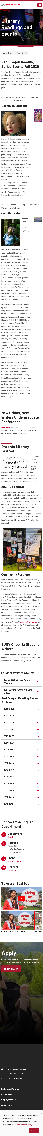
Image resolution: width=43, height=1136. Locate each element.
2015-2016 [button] (9, 777)
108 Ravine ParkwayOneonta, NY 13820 (17, 1071)
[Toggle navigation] (39, 5)
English (10, 53)
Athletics (5, 1105)
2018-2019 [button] (9, 756)
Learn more (5, 427)
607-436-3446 (14, 861)
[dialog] (21, 1123)
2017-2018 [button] (9, 763)
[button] (17, 921)
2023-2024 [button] (9, 722)
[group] (21, 922)
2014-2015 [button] (9, 783)
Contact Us (6, 1094)
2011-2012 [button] (8, 804)
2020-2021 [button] (9, 743)
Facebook (12, 870)
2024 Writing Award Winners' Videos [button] (18, 691)
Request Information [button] (16, 1039)
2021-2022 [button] (9, 736)
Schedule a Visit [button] (13, 1007)
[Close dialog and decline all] (41, 1111)
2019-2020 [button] (9, 749)
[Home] (4, 53)
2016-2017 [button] (9, 770)
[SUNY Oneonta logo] (12, 5)
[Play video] (21, 898)
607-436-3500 (15, 1078)
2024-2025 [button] (9, 716)
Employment (7, 1100)
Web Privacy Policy (24, 1125)
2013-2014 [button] (9, 790)
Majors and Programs (11, 1089)
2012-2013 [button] (9, 797)
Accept (34, 1131)
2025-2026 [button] (9, 709)
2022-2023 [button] (9, 729)
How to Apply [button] (12, 969)
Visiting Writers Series (28, 622)
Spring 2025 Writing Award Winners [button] (17, 681)
